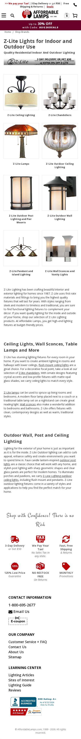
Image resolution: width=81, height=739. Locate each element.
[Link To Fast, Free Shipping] (66, 539)
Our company (21, 634)
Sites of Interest (21, 680)
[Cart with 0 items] (75, 16)
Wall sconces (28, 404)
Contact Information (29, 597)
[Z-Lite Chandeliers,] (60, 92)
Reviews (14, 690)
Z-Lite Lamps (21, 163)
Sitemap (14, 657)
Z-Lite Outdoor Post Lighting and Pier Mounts (21, 219)
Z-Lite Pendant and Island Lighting (21, 273)
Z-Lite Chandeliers (60, 115)
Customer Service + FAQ (27, 642)
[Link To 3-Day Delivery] (14, 539)
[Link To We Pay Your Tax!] (40, 539)
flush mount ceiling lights (54, 365)
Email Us (20, 611)
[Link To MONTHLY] (66, 566)
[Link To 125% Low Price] (14, 566)
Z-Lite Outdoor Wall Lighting (59, 217)
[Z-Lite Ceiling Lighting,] (21, 92)
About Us (16, 652)
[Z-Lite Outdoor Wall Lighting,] (60, 193)
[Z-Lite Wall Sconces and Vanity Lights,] (60, 248)
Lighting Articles (21, 675)
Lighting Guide (19, 685)
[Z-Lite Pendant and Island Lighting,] (21, 248)
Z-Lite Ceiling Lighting (21, 115)
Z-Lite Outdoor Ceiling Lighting (60, 165)
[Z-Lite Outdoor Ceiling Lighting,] (60, 141)
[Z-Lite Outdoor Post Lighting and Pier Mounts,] (21, 193)
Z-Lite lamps (11, 392)
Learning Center (24, 667)
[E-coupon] (66, 15)
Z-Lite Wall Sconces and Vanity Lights (60, 273)
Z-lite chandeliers (29, 373)
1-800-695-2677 (21, 604)
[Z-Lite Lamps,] (21, 141)
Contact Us (17, 647)
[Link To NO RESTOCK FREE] (40, 566)
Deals (50, 6)
